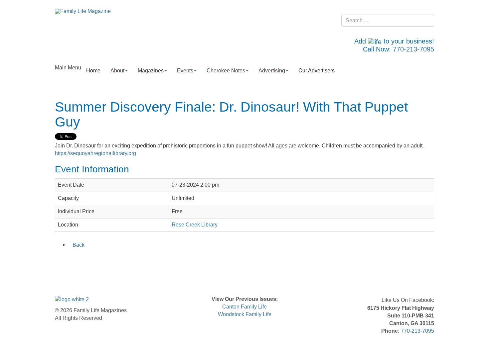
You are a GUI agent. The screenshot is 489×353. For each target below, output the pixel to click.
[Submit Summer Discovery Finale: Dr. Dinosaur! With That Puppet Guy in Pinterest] (102, 258)
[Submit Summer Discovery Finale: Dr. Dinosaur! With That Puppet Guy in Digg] (93, 258)
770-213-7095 (413, 49)
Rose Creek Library (195, 224)
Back (78, 245)
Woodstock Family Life (244, 314)
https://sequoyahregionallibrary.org (95, 153)
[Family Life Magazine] (83, 11)
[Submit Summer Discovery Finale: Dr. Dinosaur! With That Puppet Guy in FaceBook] (59, 258)
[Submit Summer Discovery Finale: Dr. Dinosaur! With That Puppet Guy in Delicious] (85, 258)
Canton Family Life (244, 306)
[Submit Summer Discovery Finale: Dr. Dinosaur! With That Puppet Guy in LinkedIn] (76, 258)
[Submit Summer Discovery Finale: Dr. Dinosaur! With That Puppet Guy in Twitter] (68, 258)
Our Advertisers (316, 70)
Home (93, 70)
